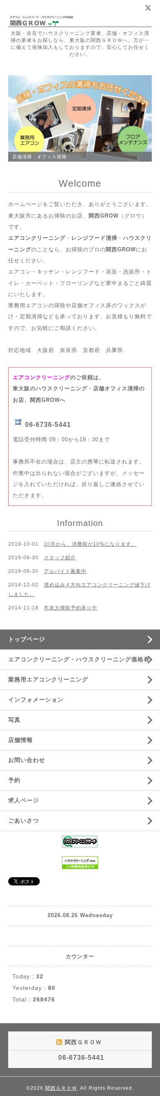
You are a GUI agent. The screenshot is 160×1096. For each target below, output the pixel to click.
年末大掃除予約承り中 (70, 608)
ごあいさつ (23, 820)
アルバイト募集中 (65, 571)
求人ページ (23, 800)
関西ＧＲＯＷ (61, 1088)
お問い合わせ (26, 760)
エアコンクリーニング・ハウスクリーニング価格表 (79, 659)
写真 (14, 719)
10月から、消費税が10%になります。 (90, 544)
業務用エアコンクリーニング (48, 679)
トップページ (26, 639)
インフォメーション (36, 699)
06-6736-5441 (48, 424)
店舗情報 (20, 740)
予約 (14, 780)
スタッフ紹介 (60, 558)
